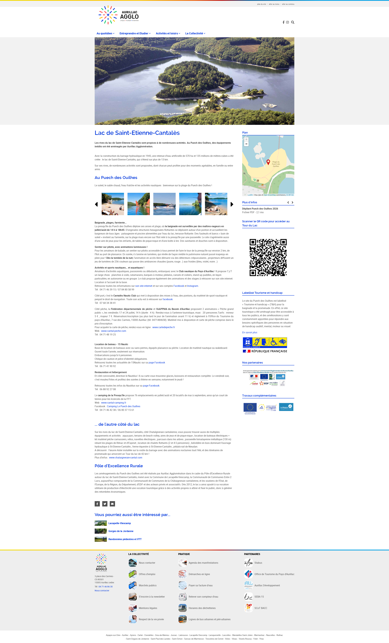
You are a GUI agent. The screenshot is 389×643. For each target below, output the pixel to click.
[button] (96, 204)
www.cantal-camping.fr (113, 402)
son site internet (143, 286)
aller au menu (274, 4)
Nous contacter (102, 590)
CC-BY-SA (290, 195)
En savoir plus (249, 332)
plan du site (261, 4)
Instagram (192, 286)
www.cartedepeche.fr (163, 327)
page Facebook (157, 362)
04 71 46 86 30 (106, 586)
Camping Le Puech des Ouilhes (123, 406)
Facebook (179, 286)
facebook (168, 299)
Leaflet (250, 195)
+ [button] (246, 139)
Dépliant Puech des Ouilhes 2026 (260, 208)
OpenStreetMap (270, 195)
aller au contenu (288, 4)
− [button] (246, 144)
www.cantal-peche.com (113, 331)
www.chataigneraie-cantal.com (125, 457)
